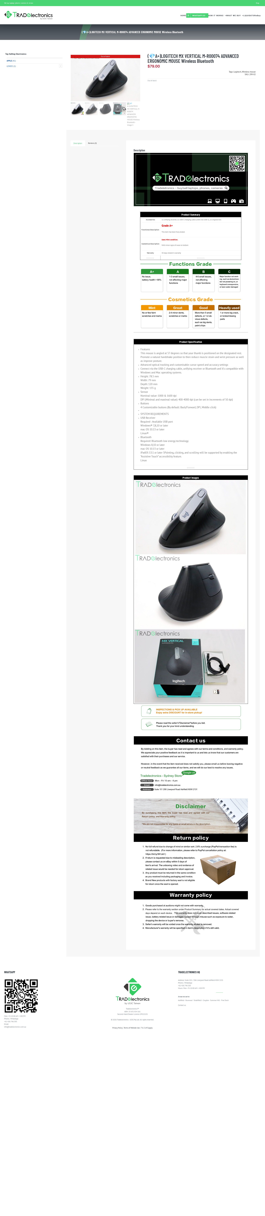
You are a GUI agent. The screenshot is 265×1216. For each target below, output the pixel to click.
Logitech (237, 71)
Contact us (182, 1005)
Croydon (206, 1000)
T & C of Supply (147, 1028)
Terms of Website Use (132, 1028)
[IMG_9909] (105, 78)
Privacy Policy (117, 1028)
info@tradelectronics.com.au (15, 1027)
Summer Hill (215, 1000)
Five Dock (225, 1000)
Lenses (10, 66)
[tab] (78, 143)
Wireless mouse (249, 71)
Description (78, 143)
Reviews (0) (92, 143)
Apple (9, 61)
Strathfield (198, 1000)
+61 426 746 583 (10, 1021)
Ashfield (181, 1000)
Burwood (189, 1000)
